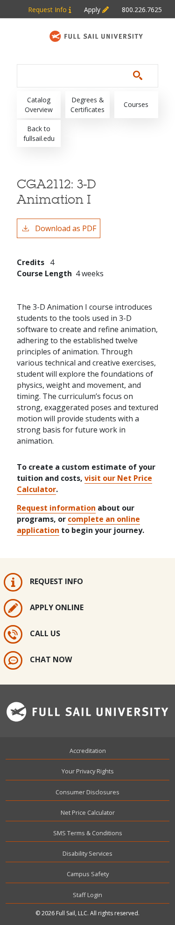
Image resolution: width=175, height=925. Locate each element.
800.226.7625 (142, 9)
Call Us (45, 633)
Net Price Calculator (88, 812)
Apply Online (57, 607)
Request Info (48, 9)
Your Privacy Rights (88, 771)
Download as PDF (65, 228)
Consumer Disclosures (87, 792)
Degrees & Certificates (87, 104)
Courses (136, 104)
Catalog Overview (39, 104)
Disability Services (87, 853)
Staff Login (87, 895)
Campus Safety (88, 874)
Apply (93, 9)
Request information (56, 508)
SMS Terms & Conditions (87, 833)
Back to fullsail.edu (39, 133)
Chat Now (51, 659)
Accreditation (88, 750)
